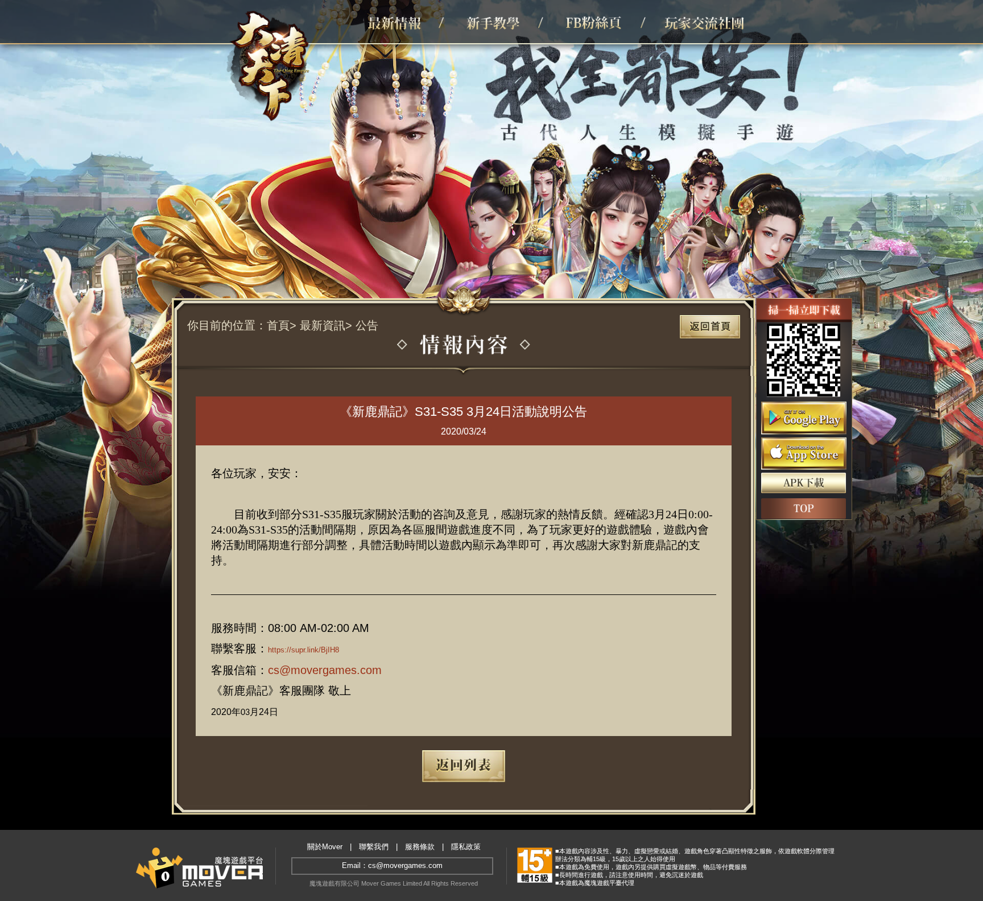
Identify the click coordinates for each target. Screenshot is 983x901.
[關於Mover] (199, 867)
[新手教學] (502, 21)
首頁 (278, 325)
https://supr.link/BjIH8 (303, 650)
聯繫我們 (374, 847)
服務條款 (420, 847)
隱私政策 (466, 847)
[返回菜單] (464, 766)
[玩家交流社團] (701, 21)
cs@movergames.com (325, 670)
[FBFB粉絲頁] (602, 21)
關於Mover (324, 847)
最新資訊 (322, 325)
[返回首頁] (710, 326)
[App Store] (803, 453)
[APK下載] (803, 483)
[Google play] (803, 418)
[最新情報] (402, 21)
